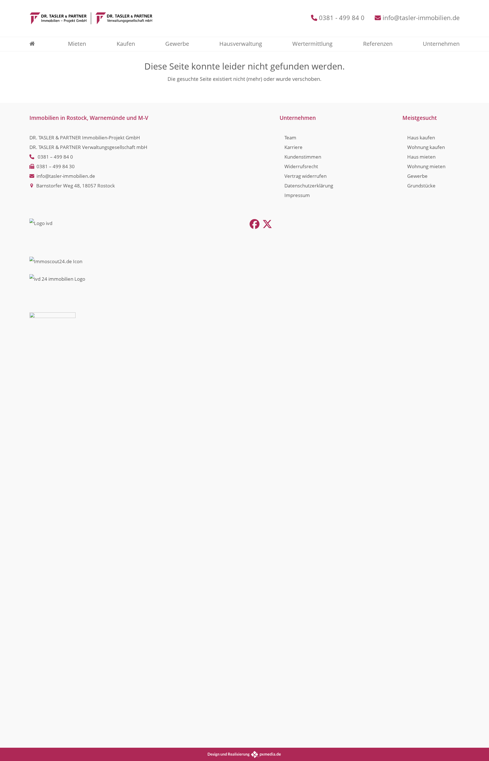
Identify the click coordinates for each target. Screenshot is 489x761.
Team (290, 137)
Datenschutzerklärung (308, 185)
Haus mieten (421, 157)
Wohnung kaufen (426, 147)
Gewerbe (417, 176)
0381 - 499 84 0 (341, 18)
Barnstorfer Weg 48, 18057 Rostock (75, 185)
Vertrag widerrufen (305, 176)
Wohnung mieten (426, 166)
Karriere (293, 147)
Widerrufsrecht (301, 166)
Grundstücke (421, 185)
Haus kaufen (421, 137)
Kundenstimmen (302, 157)
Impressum (297, 195)
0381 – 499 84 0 (55, 157)
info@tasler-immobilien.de (421, 18)
